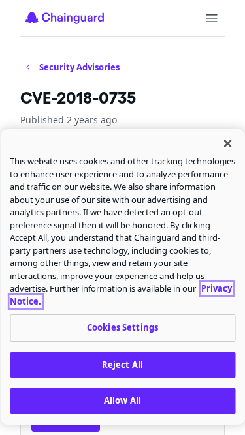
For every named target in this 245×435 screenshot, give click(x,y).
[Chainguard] (64, 17)
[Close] (227, 143)
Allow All (122, 400)
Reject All (122, 364)
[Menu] (212, 18)
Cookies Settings (122, 327)
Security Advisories (79, 67)
